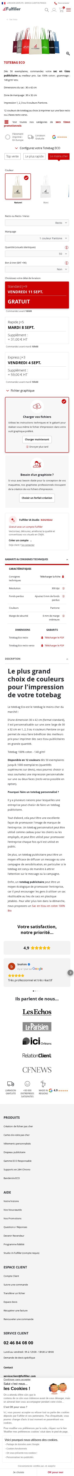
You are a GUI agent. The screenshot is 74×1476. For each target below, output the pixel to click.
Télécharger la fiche (50, 576)
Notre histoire (11, 1201)
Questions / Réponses (15, 1227)
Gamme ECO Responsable (17, 1160)
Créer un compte (20, 540)
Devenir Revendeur (14, 1235)
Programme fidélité (14, 1244)
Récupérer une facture (15, 1310)
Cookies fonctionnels (16, 1448)
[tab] (37, 560)
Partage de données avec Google (22, 1444)
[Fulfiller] (12, 10)
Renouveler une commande (19, 1319)
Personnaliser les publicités (19, 1457)
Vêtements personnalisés (17, 1143)
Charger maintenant (37, 439)
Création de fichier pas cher (18, 1126)
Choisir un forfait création (37, 498)
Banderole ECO (12, 1178)
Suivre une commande (16, 1284)
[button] (68, 54)
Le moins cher (59, 156)
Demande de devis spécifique (19, 1357)
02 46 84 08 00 (18, 1343)
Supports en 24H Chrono (17, 1169)
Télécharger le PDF (54, 637)
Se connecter (27, 544)
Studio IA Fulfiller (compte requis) (21, 1253)
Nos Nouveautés (13, 1209)
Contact (8, 1367)
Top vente (12, 156)
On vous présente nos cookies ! (21, 1453)
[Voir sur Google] (11, 966)
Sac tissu (13, 19)
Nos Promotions (12, 1218)
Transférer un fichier (14, 1293)
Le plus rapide (34, 156)
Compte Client (11, 1276)
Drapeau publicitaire (14, 1152)
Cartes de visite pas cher (17, 1135)
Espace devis (10, 1301)
